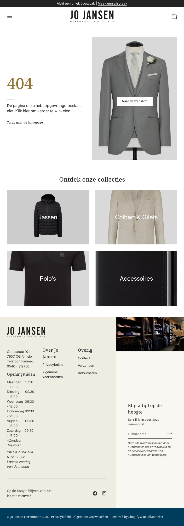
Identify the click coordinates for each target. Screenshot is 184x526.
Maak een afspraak (112, 3)
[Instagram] (104, 493)
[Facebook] (95, 493)
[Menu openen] (14, 16)
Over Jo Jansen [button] (50, 353)
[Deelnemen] (168, 433)
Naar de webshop (134, 101)
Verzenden (86, 365)
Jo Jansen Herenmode (25, 517)
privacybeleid (158, 447)
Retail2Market (153, 517)
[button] (21, 348)
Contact (84, 358)
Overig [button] (85, 350)
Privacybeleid (52, 364)
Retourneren (87, 373)
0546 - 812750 (18, 366)
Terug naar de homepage (25, 122)
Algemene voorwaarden (90, 517)
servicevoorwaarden (145, 451)
